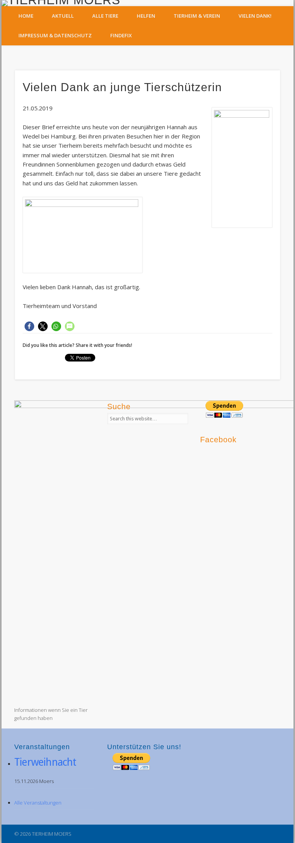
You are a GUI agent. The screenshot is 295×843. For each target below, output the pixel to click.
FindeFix (121, 35)
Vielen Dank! (255, 15)
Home (25, 15)
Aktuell (63, 15)
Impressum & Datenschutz (55, 35)
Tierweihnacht (45, 762)
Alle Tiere (105, 15)
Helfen (146, 15)
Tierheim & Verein (197, 15)
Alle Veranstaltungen (37, 802)
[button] (29, 326)
